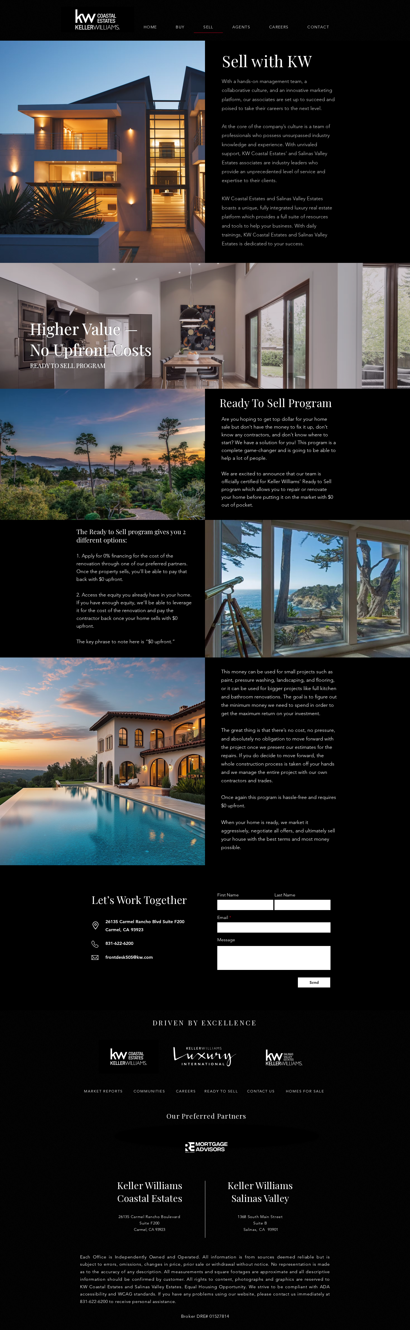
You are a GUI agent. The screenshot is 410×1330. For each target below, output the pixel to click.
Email (222, 917)
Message (226, 940)
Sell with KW (267, 60)
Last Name (284, 895)
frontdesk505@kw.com (129, 957)
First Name (228, 895)
